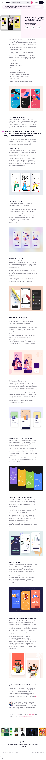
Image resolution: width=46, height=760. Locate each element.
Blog (30, 744)
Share (28, 27)
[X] (20, 746)
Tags (35, 752)
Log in (41, 2)
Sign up (36, 2)
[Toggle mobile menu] (3, 2)
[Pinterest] (25, 746)
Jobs (33, 752)
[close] (42, 7)
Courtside (31, 714)
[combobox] (18, 2)
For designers (10, 744)
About (33, 744)
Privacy (13, 752)
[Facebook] (22, 746)
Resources (42, 752)
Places (38, 752)
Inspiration (21, 744)
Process (34, 23)
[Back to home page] (7, 2)
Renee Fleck (28, 23)
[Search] (32, 2)
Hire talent (16, 744)
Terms (9, 752)
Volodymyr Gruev (7, 31)
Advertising (26, 744)
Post (33, 27)
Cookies (16, 752)
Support (36, 744)
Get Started (38, 6)
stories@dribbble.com (26, 716)
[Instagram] (23, 746)
